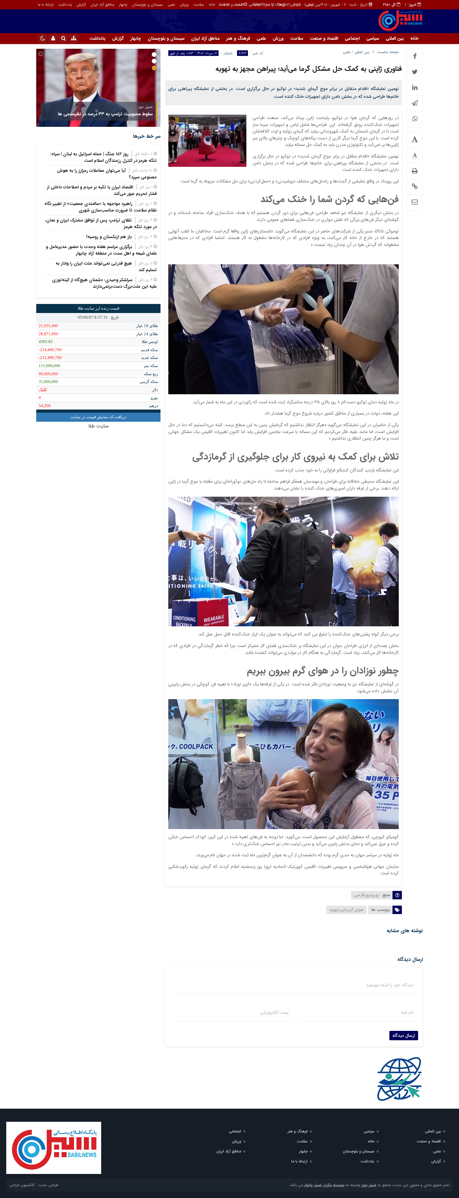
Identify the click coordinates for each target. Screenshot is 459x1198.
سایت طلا (98, 426)
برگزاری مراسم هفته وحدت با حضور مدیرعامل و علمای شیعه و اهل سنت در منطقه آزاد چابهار (101, 250)
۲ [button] (154, 61)
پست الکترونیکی (274, 1012)
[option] (98, 88)
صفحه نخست (388, 52)
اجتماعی (255, 4)
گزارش (81, 4)
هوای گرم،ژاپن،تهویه (346, 910)
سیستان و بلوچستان (147, 4)
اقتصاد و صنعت (232, 4)
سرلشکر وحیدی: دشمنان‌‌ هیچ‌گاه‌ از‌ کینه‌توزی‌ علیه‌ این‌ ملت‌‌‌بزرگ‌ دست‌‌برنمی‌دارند (104, 283)
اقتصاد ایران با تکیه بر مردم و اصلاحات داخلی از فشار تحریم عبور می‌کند (102, 190)
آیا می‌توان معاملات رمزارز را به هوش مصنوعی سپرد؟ (107, 174)
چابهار (123, 4)
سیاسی (295, 4)
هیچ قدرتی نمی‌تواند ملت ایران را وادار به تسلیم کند (106, 266)
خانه (212, 4)
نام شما (407, 1012)
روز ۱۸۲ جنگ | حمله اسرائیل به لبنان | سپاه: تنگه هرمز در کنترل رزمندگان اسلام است (103, 157)
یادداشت (65, 4)
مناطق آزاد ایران (102, 4)
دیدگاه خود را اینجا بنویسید (389, 985)
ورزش (184, 4)
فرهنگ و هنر (275, 4)
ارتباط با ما (46, 4)
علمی (171, 4)
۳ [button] (154, 68)
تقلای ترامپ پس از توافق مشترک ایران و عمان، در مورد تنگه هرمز (101, 223)
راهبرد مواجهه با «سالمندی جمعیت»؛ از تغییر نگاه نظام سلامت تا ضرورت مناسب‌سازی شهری (100, 207)
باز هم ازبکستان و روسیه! (109, 236)
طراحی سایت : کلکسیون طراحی (33, 1185)
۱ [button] (154, 54)
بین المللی (312, 4)
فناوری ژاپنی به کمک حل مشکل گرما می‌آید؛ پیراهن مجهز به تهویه (308, 68)
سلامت (198, 4)
